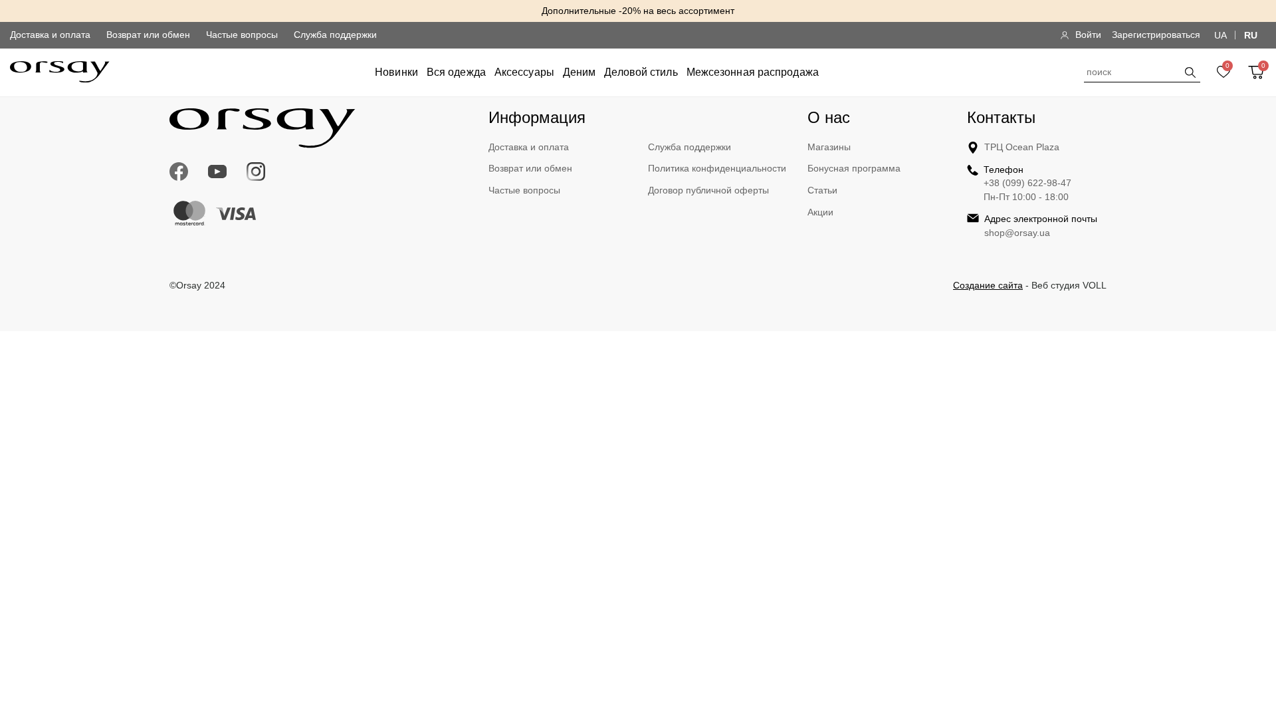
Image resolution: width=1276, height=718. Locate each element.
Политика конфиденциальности (717, 168)
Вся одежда (456, 72)
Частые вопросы (242, 34)
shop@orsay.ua (1017, 232)
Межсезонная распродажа (753, 72)
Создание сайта (988, 285)
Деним (579, 72)
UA (1220, 35)
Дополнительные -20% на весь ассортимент (638, 10)
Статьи (822, 190)
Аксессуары (524, 72)
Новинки (396, 72)
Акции (820, 212)
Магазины (829, 147)
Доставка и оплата (50, 34)
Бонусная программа (854, 168)
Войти (1088, 34)
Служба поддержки (335, 34)
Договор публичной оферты (708, 190)
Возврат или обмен (148, 34)
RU (1250, 35)
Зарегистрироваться (1156, 34)
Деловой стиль (640, 72)
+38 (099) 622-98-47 (1027, 183)
